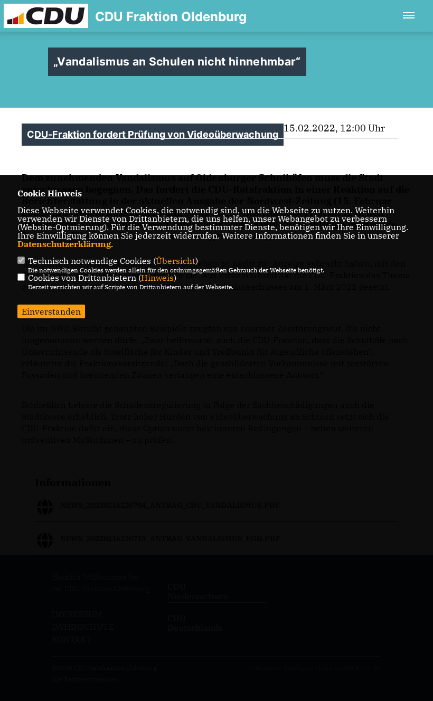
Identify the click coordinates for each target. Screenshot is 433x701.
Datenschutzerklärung (64, 244)
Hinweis (157, 277)
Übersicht (175, 260)
